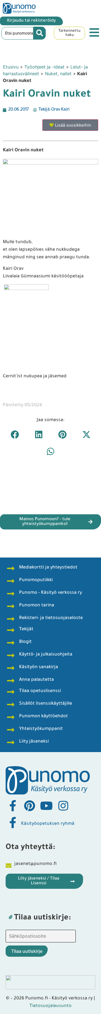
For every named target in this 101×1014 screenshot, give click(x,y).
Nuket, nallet (58, 73)
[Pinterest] (29, 805)
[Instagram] (63, 805)
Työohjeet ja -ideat (44, 67)
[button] (14, 434)
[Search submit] (39, 33)
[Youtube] (46, 805)
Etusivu (11, 67)
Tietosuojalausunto (50, 1006)
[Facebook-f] (12, 805)
